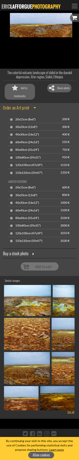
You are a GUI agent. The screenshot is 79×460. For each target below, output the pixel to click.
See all (70, 412)
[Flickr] (53, 433)
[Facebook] (32, 433)
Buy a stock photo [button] (15, 253)
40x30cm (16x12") (27, 134)
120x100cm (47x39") (28, 165)
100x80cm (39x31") (28, 157)
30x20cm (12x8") (26, 127)
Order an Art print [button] (16, 107)
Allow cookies (41, 454)
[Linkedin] (39, 433)
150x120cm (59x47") (28, 172)
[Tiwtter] (25, 433)
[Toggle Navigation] (74, 5)
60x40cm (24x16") (27, 142)
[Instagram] (46, 433)
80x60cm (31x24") (27, 149)
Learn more (56, 449)
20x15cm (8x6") (25, 119)
